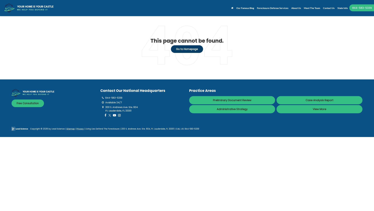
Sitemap (70, 128)
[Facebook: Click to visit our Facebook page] (106, 115)
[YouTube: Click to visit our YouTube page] (114, 115)
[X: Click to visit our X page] (110, 115)
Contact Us (329, 8)
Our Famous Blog (245, 8)
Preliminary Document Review (232, 100)
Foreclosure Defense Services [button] (272, 8)
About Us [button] (296, 8)
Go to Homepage (187, 49)
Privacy (80, 128)
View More (319, 109)
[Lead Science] (20, 128)
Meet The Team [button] (312, 8)
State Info (342, 8)
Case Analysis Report (319, 100)
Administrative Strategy (232, 109)
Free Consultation (28, 103)
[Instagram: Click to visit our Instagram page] (119, 115)
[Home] (232, 8)
